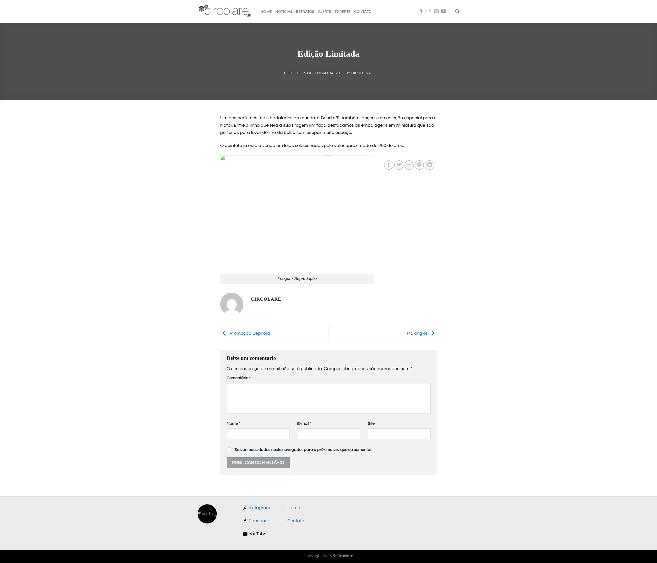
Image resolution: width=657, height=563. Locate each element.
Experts (343, 11)
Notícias (283, 11)
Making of (417, 333)
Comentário (239, 378)
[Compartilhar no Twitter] (398, 165)
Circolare (362, 73)
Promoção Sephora (249, 333)
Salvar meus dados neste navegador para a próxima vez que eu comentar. (303, 450)
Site (371, 423)
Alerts (324, 11)
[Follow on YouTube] (443, 11)
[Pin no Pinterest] (419, 165)
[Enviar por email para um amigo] (409, 165)
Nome (233, 423)
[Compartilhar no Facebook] (388, 165)
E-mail (304, 423)
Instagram (259, 508)
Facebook (259, 521)
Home (266, 11)
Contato (362, 11)
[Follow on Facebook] (421, 11)
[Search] (457, 11)
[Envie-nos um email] (436, 11)
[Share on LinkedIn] (429, 165)
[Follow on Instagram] (429, 11)
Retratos (305, 11)
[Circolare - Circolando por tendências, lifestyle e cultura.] (225, 11)
